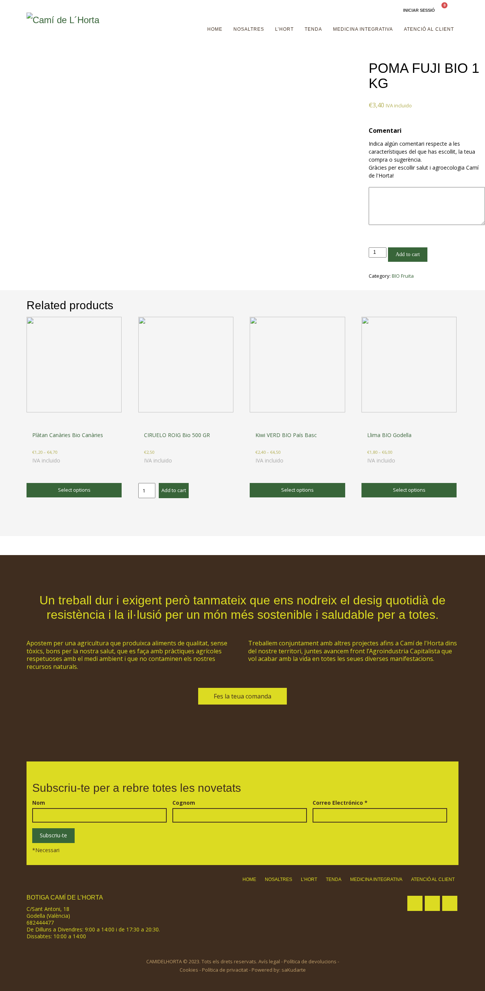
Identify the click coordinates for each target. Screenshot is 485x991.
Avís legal (269, 961)
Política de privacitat (225, 969)
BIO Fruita (403, 275)
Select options (74, 489)
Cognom (183, 802)
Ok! (453, 13)
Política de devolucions (310, 961)
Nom (38, 802)
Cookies (189, 969)
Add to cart (408, 254)
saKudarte (294, 969)
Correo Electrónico (340, 802)
